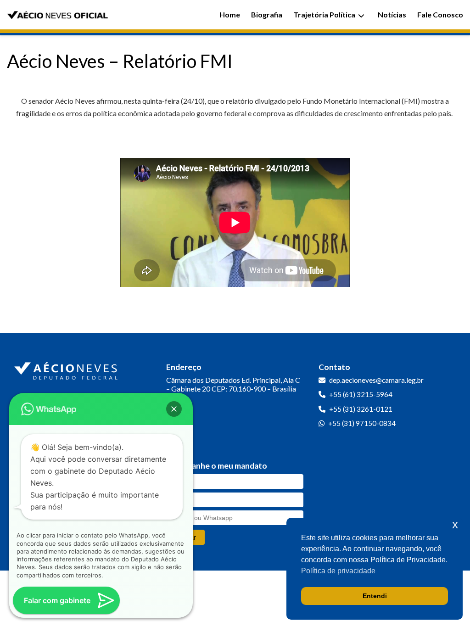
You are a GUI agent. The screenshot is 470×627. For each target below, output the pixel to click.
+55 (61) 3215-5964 (360, 394)
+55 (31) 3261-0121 (360, 409)
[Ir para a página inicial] (67, 369)
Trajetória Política (324, 14)
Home (229, 14)
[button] (174, 409)
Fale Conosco (440, 14)
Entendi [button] (375, 595)
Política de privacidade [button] (338, 571)
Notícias (392, 14)
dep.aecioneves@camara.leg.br (376, 380)
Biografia (266, 14)
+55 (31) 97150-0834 (362, 423)
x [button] (455, 524)
